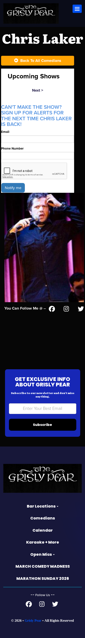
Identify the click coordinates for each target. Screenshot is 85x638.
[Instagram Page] (66, 309)
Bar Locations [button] (41, 506)
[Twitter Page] (81, 309)
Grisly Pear (33, 620)
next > (37, 90)
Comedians (42, 518)
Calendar (42, 530)
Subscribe (42, 424)
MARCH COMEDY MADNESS (42, 566)
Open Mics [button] (41, 554)
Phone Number (12, 148)
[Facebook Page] (52, 309)
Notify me (13, 187)
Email (5, 132)
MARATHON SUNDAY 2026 (42, 578)
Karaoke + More (42, 542)
